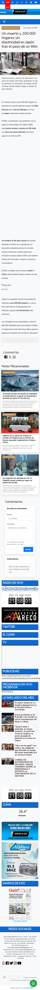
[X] (17, 2)
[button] (3, 2)
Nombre (9, 514)
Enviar (28, 549)
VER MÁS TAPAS (20, 921)
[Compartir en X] (10, 357)
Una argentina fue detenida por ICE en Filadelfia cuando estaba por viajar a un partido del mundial (17, 480)
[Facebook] (21, 2)
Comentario (10, 524)
